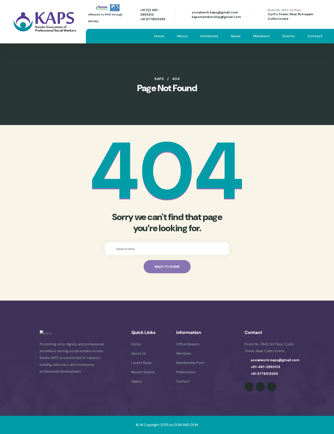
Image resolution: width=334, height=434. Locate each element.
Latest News (141, 363)
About (182, 36)
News (236, 36)
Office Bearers (187, 344)
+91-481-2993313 (265, 367)
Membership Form (190, 363)
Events (288, 36)
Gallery (136, 381)
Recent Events (143, 372)
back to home (167, 267)
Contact (315, 36)
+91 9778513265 (152, 19)
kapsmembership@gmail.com (216, 17)
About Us (138, 353)
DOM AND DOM (186, 425)
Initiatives (209, 36)
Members (261, 36)
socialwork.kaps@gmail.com (215, 12)
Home (159, 36)
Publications (185, 372)
